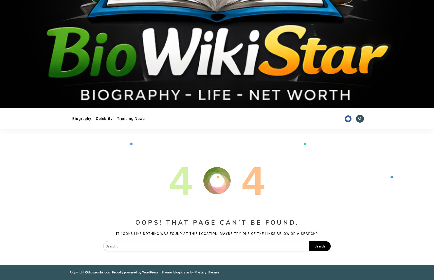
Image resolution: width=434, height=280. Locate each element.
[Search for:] (206, 246)
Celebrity (104, 119)
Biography (81, 119)
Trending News (131, 119)
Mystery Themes (207, 272)
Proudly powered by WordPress (136, 272)
